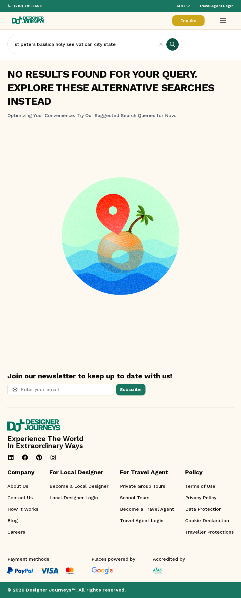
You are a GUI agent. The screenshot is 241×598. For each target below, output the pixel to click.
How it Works (22, 509)
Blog (12, 520)
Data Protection (203, 509)
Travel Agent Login (141, 520)
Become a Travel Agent (147, 509)
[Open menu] (222, 20)
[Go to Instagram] (53, 457)
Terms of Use (200, 486)
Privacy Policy (200, 497)
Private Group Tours (142, 486)
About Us (17, 486)
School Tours (134, 497)
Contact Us (20, 497)
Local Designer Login (73, 497)
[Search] (172, 44)
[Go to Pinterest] (39, 457)
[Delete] (161, 44)
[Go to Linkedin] (10, 457)
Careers (16, 532)
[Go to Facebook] (25, 457)
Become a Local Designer (78, 486)
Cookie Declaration (207, 520)
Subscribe (131, 389)
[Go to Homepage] (28, 20)
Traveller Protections (209, 532)
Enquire (188, 20)
